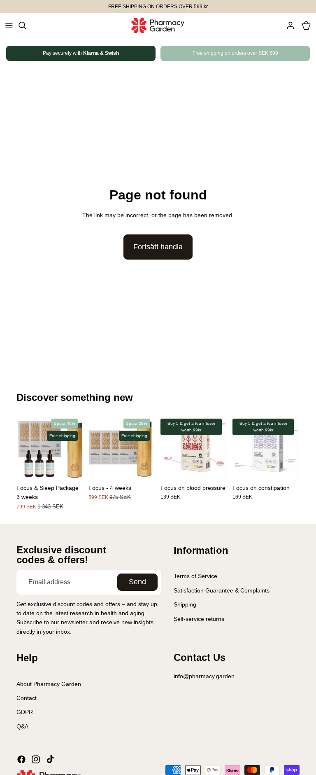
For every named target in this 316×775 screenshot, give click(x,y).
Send (137, 582)
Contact (26, 698)
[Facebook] (21, 759)
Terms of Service (195, 576)
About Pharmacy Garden (48, 683)
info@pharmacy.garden (204, 676)
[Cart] (306, 25)
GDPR (24, 712)
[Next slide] (284, 53)
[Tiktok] (50, 759)
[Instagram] (36, 759)
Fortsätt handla (158, 247)
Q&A (22, 726)
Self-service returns (199, 618)
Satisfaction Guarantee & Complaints (222, 590)
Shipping (185, 604)
